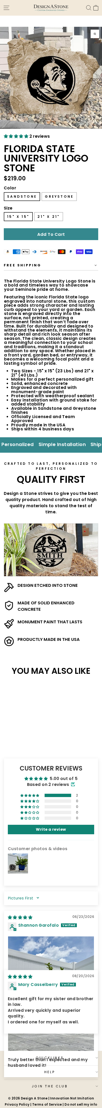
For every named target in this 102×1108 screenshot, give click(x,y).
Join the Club (50, 1086)
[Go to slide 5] (46, 128)
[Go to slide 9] (87, 128)
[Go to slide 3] (25, 128)
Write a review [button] (51, 829)
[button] (16, 136)
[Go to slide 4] (36, 128)
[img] (20, 917)
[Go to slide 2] (15, 128)
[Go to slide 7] (66, 128)
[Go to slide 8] (76, 128)
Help (50, 1072)
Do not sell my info (81, 1104)
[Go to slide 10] (97, 128)
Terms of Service (47, 1104)
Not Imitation (82, 1098)
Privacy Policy (17, 1104)
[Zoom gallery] (95, 34)
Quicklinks (50, 1057)
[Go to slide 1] (5, 128)
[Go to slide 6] (56, 128)
